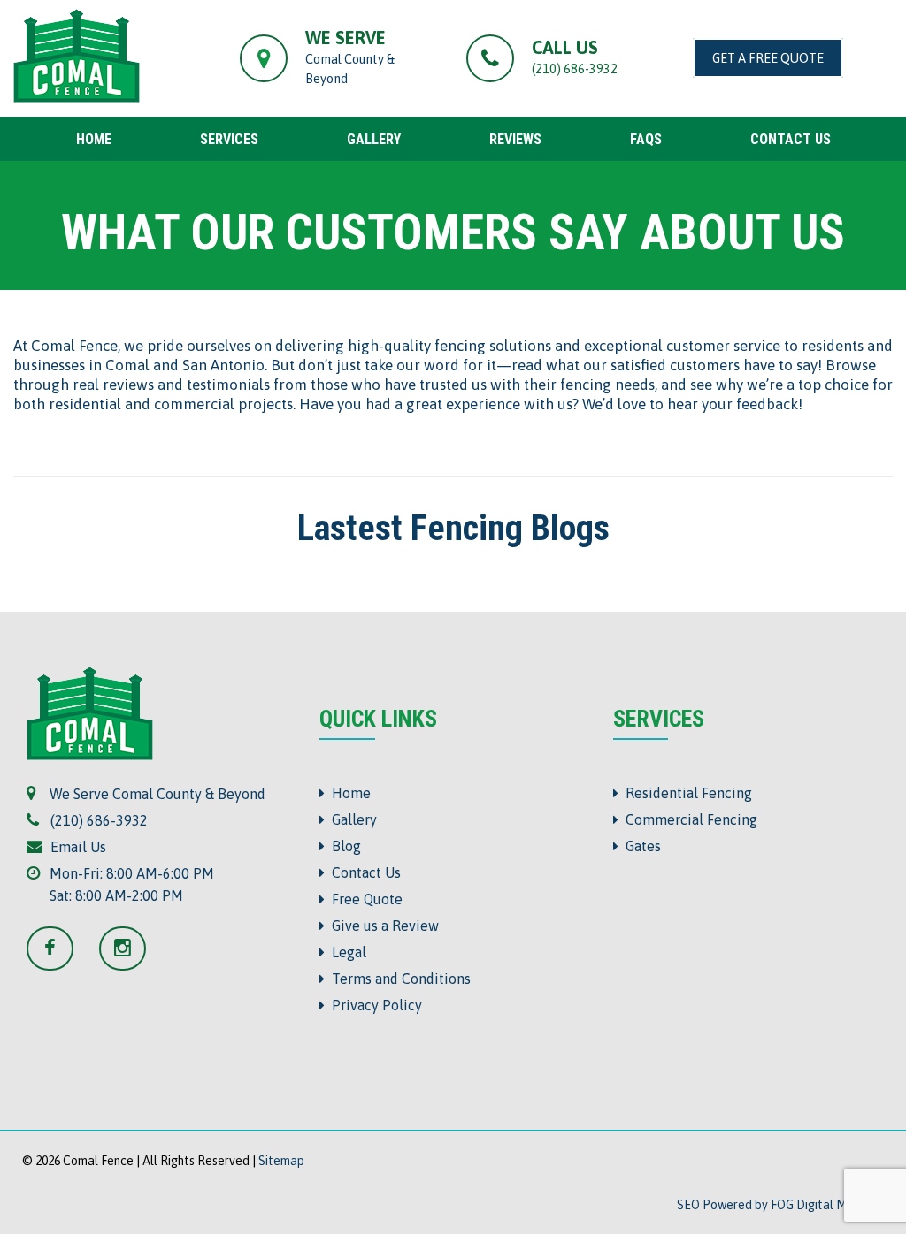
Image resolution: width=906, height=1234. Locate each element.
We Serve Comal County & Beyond (153, 794)
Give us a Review (382, 925)
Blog (343, 846)
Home (348, 793)
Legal (345, 952)
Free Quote (364, 899)
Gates (639, 846)
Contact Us (363, 872)
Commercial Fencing (687, 819)
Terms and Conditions (398, 978)
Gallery (351, 819)
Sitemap (281, 1161)
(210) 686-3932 (575, 68)
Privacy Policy (373, 1005)
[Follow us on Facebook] (61, 949)
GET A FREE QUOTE (768, 57)
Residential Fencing (685, 793)
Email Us (74, 847)
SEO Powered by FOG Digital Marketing (785, 1205)
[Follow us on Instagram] (122, 949)
